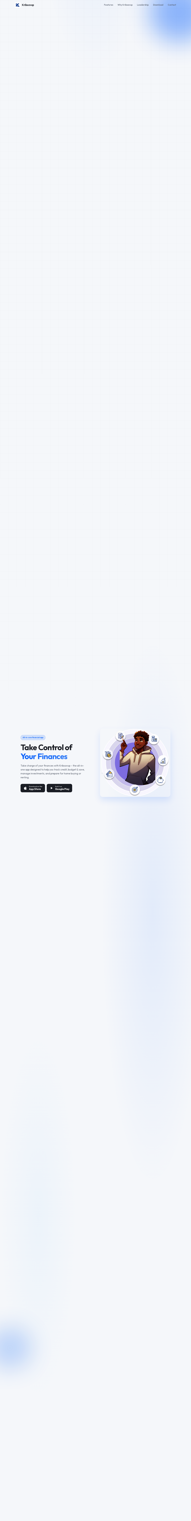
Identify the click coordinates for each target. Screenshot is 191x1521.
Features (108, 5)
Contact (172, 5)
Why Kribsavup (125, 5)
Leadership (143, 5)
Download (158, 5)
